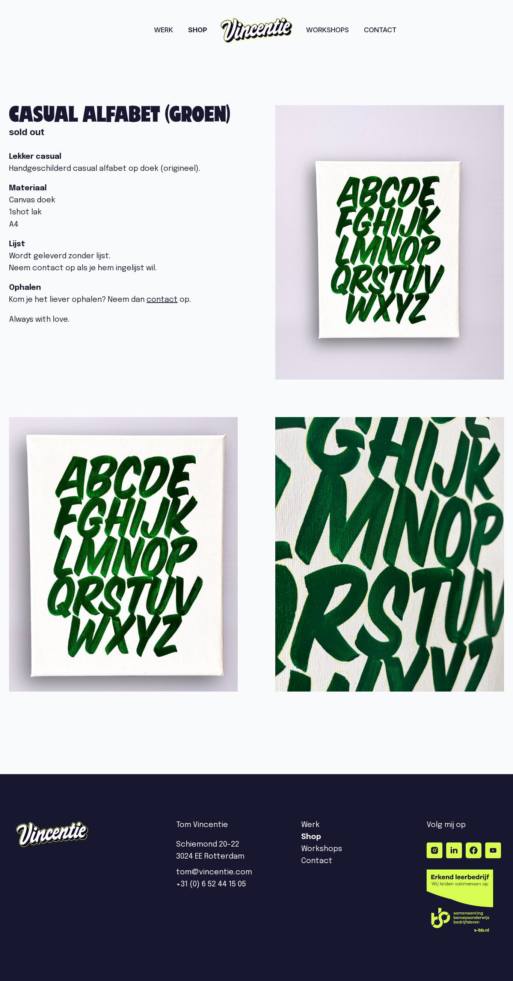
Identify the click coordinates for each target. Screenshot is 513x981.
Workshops (327, 30)
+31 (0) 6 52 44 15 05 (211, 884)
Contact (380, 30)
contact (162, 300)
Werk (163, 30)
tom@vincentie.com (215, 872)
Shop (197, 30)
